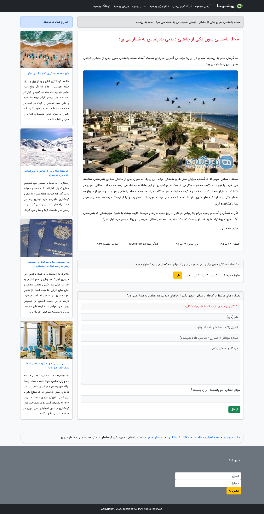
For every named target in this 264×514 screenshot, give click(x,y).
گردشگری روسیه (182, 6)
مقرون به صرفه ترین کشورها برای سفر (48, 73)
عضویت (234, 490)
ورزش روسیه (121, 6)
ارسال (234, 409)
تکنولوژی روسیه (159, 6)
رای (178, 275)
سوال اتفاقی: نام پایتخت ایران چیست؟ (215, 390)
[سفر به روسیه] (229, 6)
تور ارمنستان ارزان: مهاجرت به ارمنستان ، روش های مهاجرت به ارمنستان (47, 264)
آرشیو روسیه (202, 6)
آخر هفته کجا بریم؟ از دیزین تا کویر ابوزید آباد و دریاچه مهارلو (46, 173)
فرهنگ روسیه (101, 6)
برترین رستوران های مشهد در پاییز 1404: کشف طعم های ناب (47, 366)
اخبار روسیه (139, 6)
